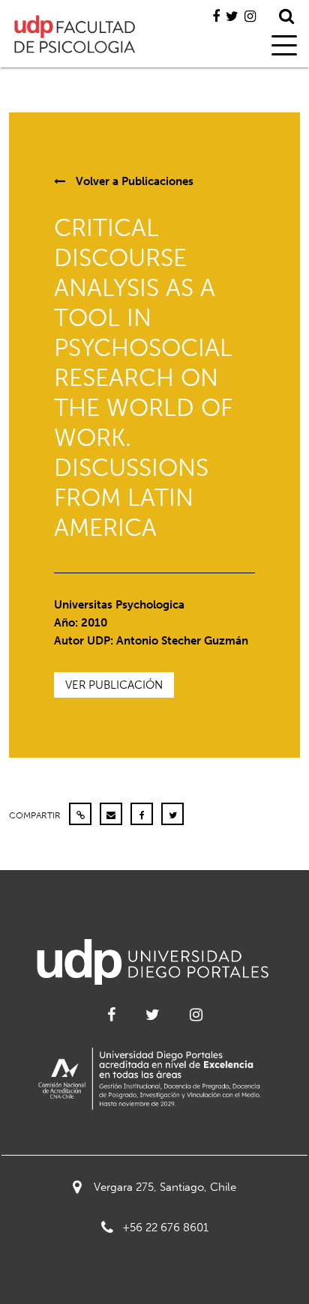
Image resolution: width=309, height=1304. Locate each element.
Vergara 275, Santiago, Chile (165, 1187)
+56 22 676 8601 (165, 1227)
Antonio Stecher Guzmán (182, 641)
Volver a (133, 181)
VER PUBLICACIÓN (114, 685)
